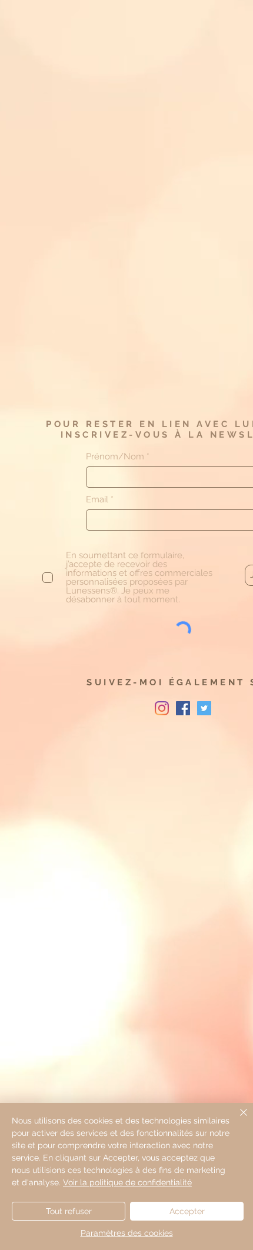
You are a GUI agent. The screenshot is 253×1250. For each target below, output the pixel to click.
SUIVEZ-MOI (127, 682)
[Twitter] (204, 708)
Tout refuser (69, 1211)
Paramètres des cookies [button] (127, 1233)
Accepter (187, 1211)
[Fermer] (236, 1119)
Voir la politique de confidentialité (127, 1182)
